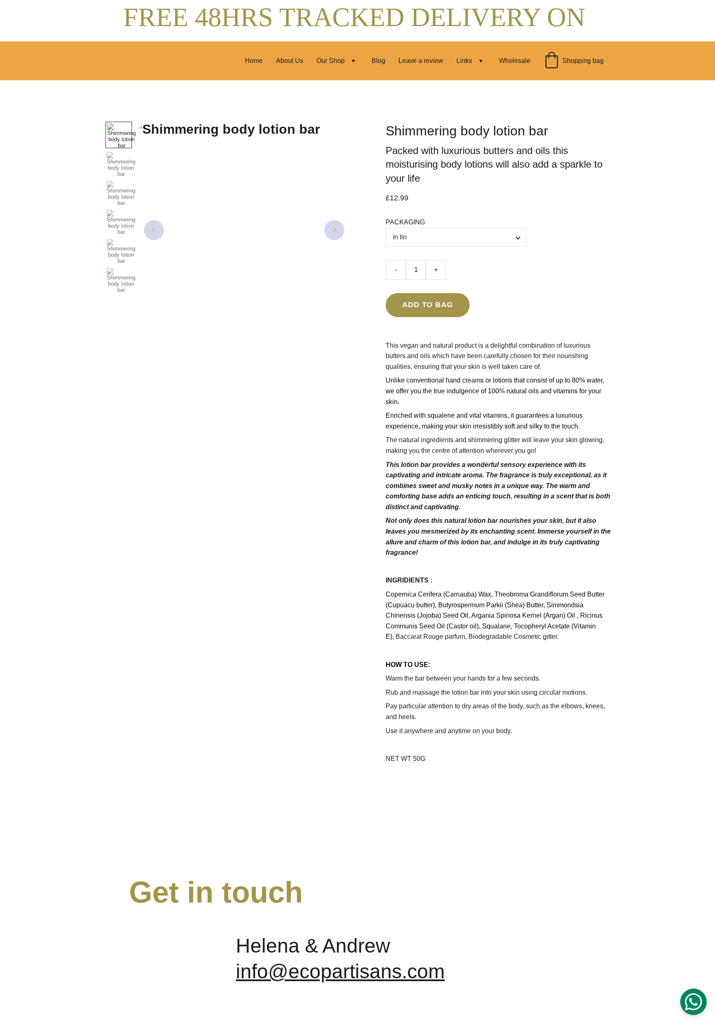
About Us (289, 60)
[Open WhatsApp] (693, 1002)
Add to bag (427, 305)
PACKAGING (405, 222)
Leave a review (420, 60)
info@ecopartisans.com (340, 971)
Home (254, 60)
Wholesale (514, 60)
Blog (378, 60)
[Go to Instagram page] (570, 948)
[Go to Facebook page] (490, 948)
